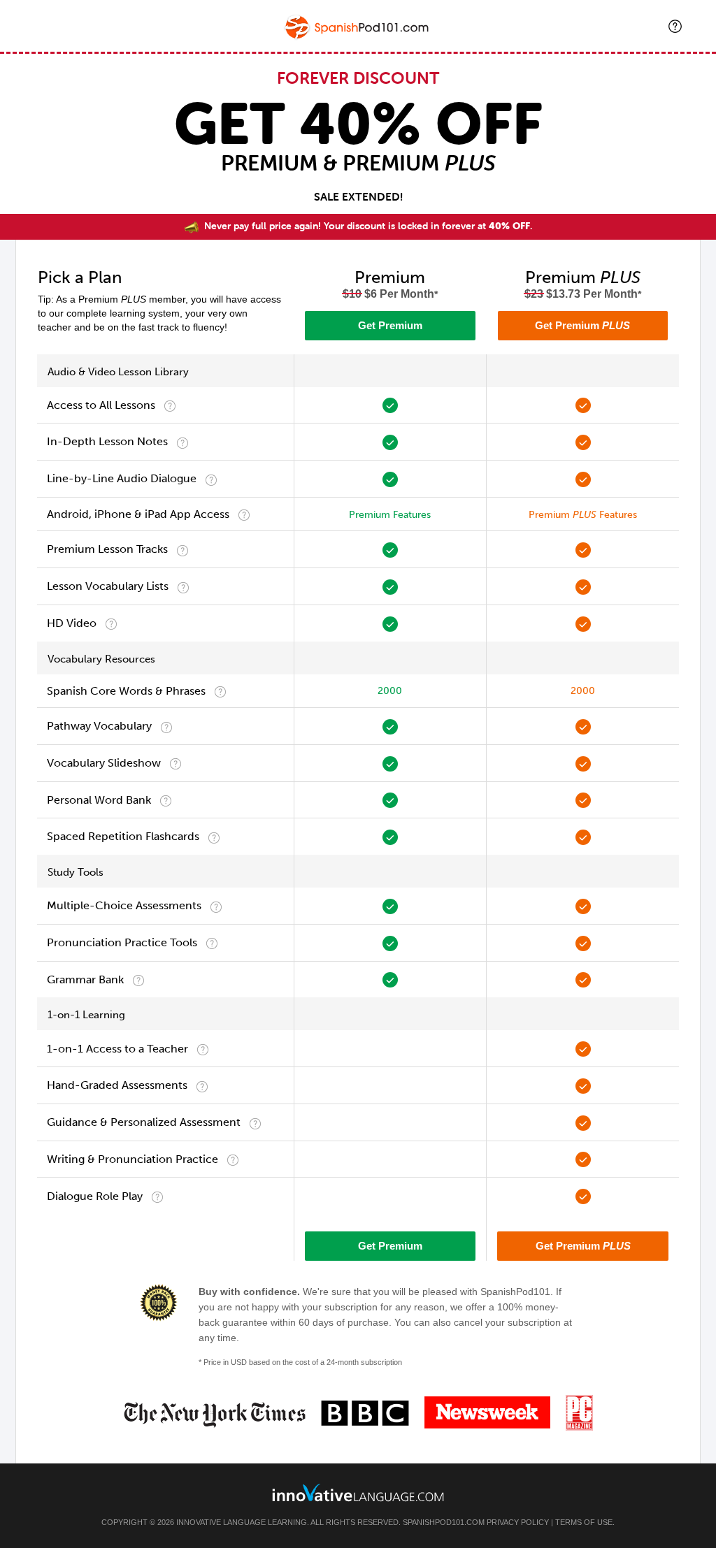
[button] (675, 26)
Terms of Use (584, 1522)
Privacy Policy (518, 1522)
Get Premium (390, 325)
